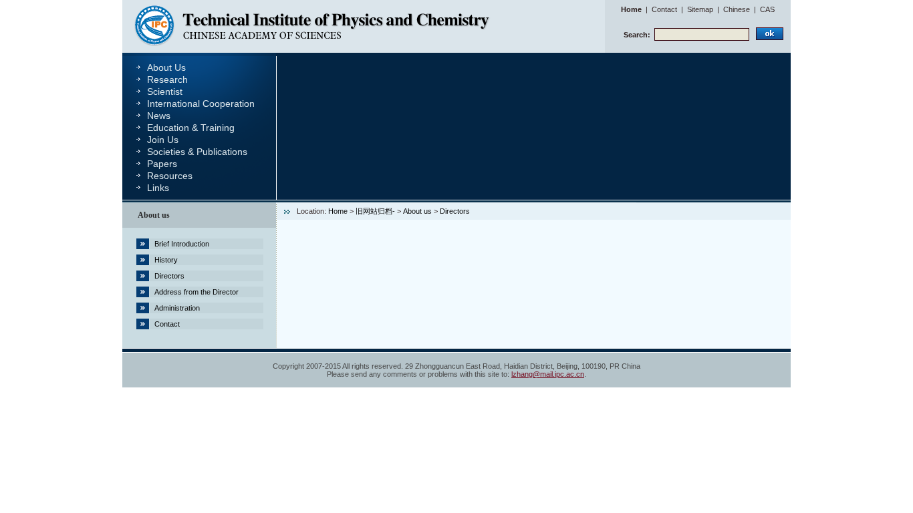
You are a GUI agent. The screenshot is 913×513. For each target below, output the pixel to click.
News (158, 115)
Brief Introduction (181, 244)
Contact (664, 9)
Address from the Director (196, 292)
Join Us (162, 139)
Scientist (164, 91)
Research (167, 79)
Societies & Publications (197, 151)
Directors (169, 276)
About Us (166, 67)
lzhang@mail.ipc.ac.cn (547, 374)
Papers (162, 163)
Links (158, 187)
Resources (169, 175)
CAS (767, 9)
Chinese (736, 9)
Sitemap (700, 9)
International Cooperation (201, 103)
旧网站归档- (375, 211)
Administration (177, 308)
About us (417, 211)
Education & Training (191, 127)
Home (631, 9)
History (166, 260)
